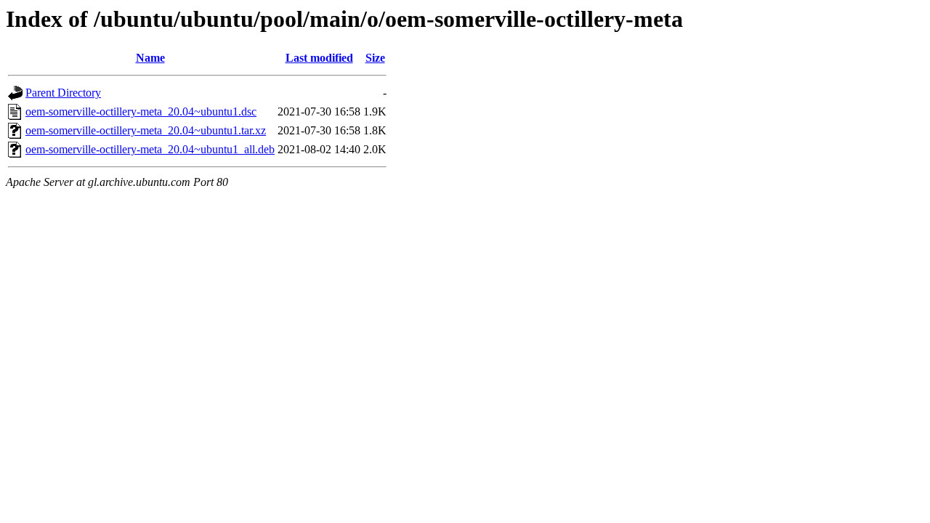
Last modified (319, 58)
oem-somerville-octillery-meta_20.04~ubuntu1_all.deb (150, 149)
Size (375, 58)
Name (150, 58)
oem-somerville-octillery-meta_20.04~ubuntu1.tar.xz (145, 130)
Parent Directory (63, 92)
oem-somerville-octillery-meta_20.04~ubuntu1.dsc (140, 111)
